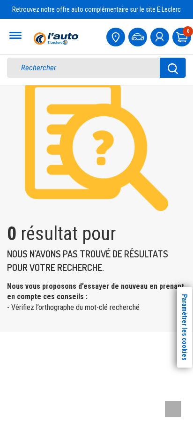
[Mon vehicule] (138, 35)
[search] (89, 68)
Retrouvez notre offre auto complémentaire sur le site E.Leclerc (96, 9)
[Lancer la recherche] (173, 68)
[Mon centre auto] (116, 35)
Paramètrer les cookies (184, 327)
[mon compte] (160, 35)
